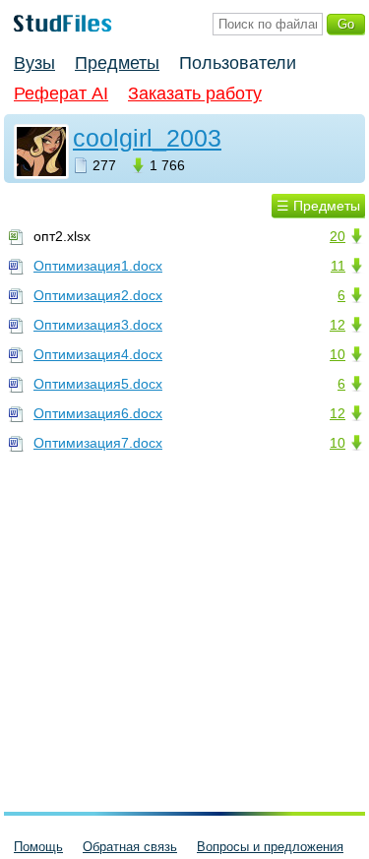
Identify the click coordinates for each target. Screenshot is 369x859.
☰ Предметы (318, 206)
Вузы (34, 63)
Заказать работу (195, 93)
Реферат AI (61, 93)
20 (337, 236)
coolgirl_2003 (147, 138)
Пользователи (237, 63)
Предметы (117, 63)
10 (337, 354)
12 (337, 325)
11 (338, 266)
